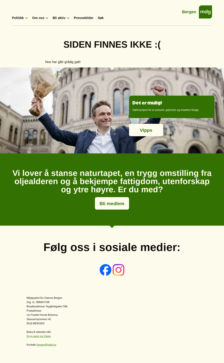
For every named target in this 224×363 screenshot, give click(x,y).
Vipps (146, 130)
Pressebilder (83, 18)
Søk (101, 18)
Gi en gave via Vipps (39, 336)
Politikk (18, 18)
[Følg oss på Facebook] (105, 274)
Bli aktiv (59, 18)
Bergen (189, 10)
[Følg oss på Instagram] (118, 274)
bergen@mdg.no (46, 344)
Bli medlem (112, 203)
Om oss (38, 18)
